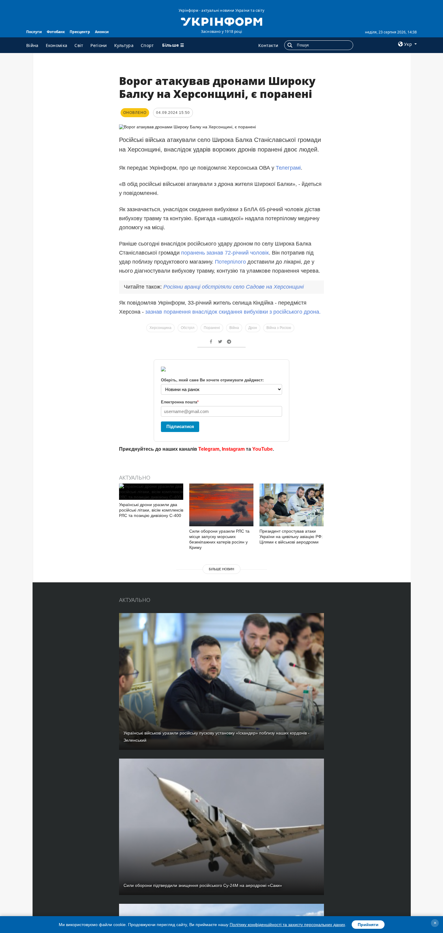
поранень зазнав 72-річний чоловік (225, 253)
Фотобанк (56, 31)
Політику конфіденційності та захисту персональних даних (287, 924)
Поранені (212, 328)
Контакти (268, 45)
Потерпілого (231, 262)
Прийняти (368, 924)
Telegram (208, 449)
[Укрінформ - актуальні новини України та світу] (221, 21)
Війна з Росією (278, 328)
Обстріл (187, 328)
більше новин (221, 569)
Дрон (252, 328)
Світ (78, 45)
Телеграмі (288, 168)
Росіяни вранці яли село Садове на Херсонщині (233, 287)
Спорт (147, 45)
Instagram (233, 449)
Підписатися (180, 426)
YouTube (262, 449)
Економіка (57, 45)
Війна (32, 45)
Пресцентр (80, 31)
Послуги (34, 31)
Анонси (102, 31)
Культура (124, 45)
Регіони (98, 45)
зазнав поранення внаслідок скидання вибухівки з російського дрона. (233, 312)
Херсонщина (160, 328)
